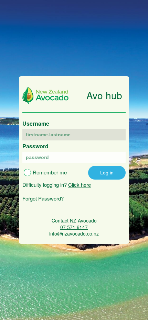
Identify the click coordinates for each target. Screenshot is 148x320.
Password (35, 146)
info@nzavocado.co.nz (74, 233)
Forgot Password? (43, 198)
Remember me (50, 172)
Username (35, 123)
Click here (79, 184)
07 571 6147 (74, 227)
